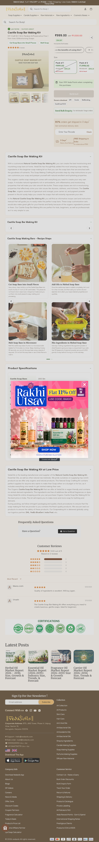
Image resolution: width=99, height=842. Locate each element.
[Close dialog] (84, 384)
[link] (49, 419)
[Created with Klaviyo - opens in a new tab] (49, 459)
